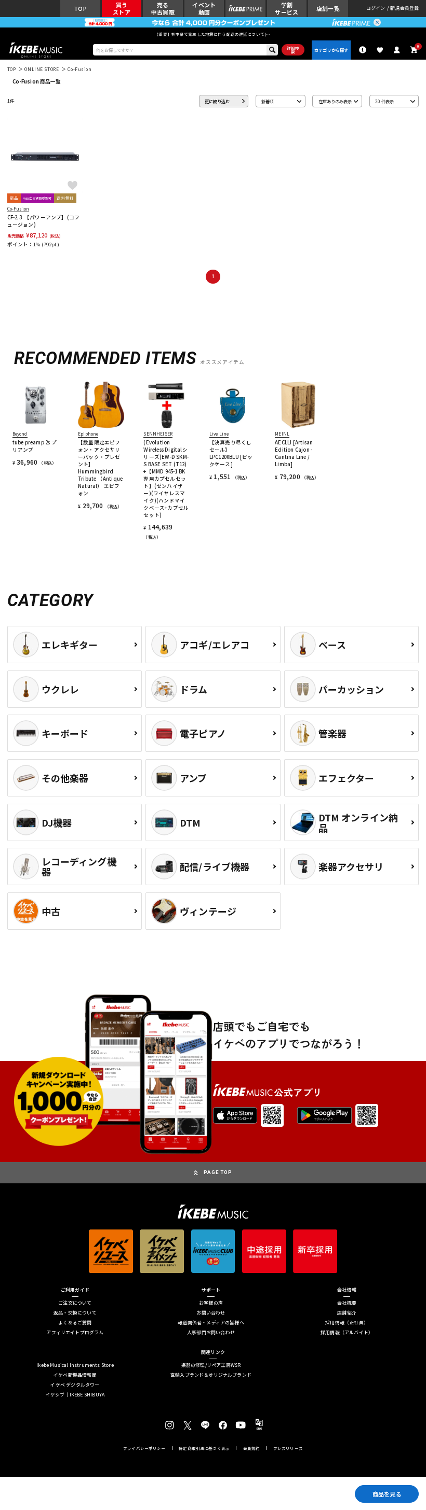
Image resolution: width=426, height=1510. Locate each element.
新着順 (267, 101)
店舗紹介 (346, 1313)
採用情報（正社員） (346, 1323)
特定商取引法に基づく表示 (204, 1448)
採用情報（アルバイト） (347, 1333)
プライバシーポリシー (144, 1448)
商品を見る (387, 1494)
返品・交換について (75, 1313)
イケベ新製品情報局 (75, 1375)
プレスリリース (288, 1448)
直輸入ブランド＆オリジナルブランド (210, 1375)
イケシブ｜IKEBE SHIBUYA (75, 1395)
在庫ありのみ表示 (335, 101)
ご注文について (74, 1303)
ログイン (375, 8)
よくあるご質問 (74, 1323)
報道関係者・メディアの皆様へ (211, 1323)
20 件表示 (384, 101)
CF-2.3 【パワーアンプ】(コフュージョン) (43, 221)
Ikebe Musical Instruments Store (75, 1365)
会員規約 (251, 1448)
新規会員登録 (404, 8)
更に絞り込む (217, 101)
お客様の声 (211, 1303)
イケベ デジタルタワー (74, 1385)
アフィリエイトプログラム (74, 1333)
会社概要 (346, 1303)
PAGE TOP (218, 1172)
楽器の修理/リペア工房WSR (211, 1365)
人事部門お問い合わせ (211, 1333)
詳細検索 (293, 50)
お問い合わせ (210, 1313)
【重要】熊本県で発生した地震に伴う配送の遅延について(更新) (213, 34)
